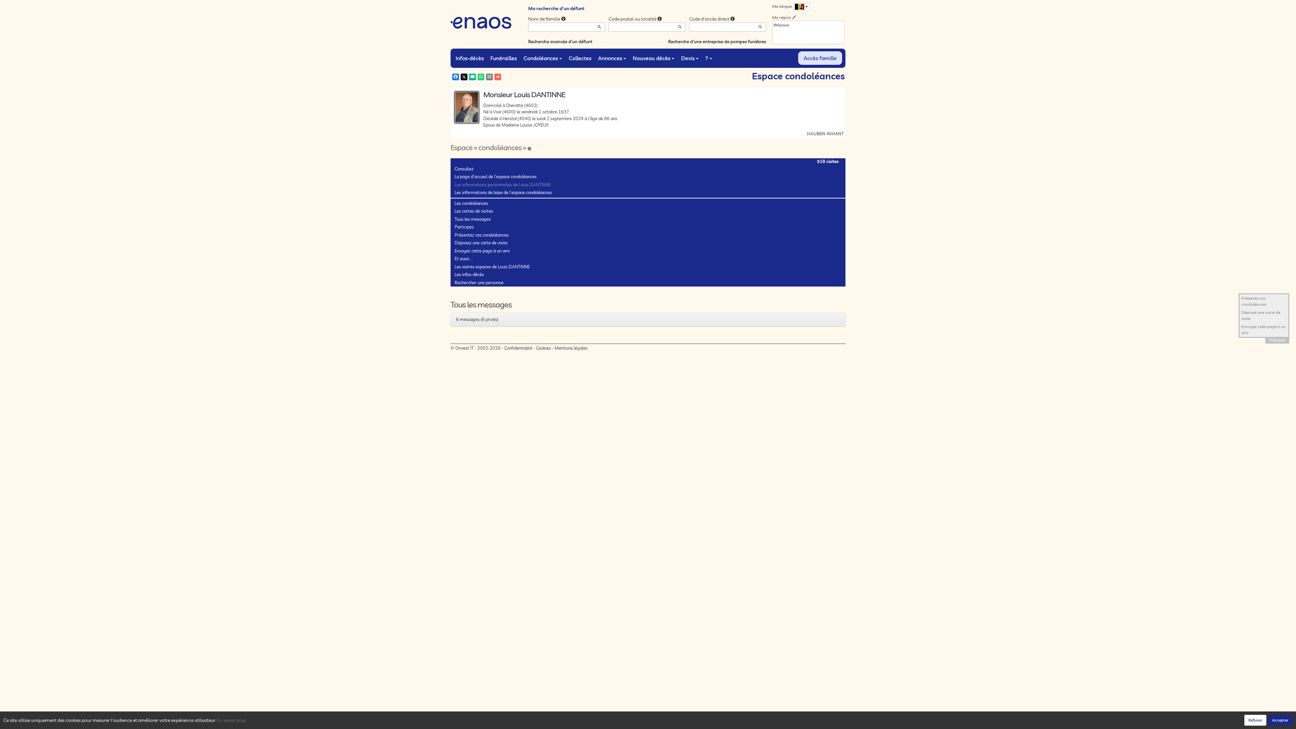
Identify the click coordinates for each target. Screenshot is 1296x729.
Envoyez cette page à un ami (482, 250)
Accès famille (820, 58)
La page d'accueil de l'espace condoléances (496, 176)
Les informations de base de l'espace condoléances (503, 192)
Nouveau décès (651, 58)
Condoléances (540, 58)
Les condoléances (471, 203)
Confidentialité (518, 348)
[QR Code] (489, 77)
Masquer (1277, 340)
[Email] (472, 77)
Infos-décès (470, 58)
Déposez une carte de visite (481, 242)
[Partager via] (497, 77)
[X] (464, 77)
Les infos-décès (469, 274)
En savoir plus (231, 720)
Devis (688, 58)
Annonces (610, 58)
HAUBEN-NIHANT (825, 133)
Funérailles (503, 58)
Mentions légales (571, 348)
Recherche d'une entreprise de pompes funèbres (717, 41)
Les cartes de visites (474, 211)
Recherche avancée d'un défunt (560, 41)
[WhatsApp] (481, 77)
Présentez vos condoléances (482, 235)
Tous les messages (473, 219)
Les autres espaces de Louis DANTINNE (492, 266)
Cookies (543, 348)
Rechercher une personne (479, 282)
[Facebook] (455, 77)
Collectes (580, 58)
